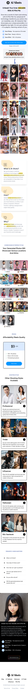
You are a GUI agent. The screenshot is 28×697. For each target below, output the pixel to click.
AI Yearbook (9, 679)
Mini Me (18, 682)
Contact (22, 688)
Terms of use (7, 688)
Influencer (11, 682)
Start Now (14, 363)
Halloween (17, 679)
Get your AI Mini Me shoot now (14, 42)
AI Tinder (24, 679)
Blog (2, 679)
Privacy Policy (15, 688)
